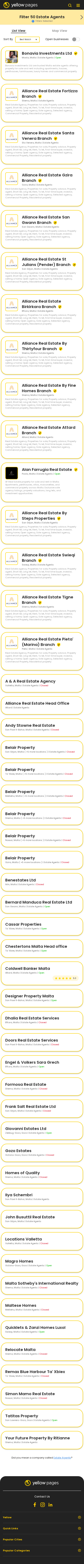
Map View (59, 31)
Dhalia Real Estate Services (32, 1018)
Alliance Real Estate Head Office (37, 703)
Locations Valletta (23, 1239)
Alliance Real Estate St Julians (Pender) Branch (46, 261)
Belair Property (20, 747)
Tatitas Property (21, 1416)
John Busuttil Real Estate (30, 1217)
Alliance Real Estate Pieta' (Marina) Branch (47, 641)
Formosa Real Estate (25, 1084)
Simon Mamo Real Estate (30, 1394)
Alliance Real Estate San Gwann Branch (46, 219)
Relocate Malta (20, 1349)
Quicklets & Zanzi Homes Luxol (35, 1327)
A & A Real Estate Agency (30, 681)
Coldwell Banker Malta (27, 968)
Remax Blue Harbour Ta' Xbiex (35, 1371)
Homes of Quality (22, 1173)
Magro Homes (19, 1261)
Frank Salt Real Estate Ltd (30, 1106)
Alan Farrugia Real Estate (47, 469)
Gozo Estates (18, 1150)
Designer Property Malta (29, 996)
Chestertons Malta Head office (36, 946)
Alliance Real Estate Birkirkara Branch (41, 304)
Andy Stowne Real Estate (30, 725)
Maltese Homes (20, 1305)
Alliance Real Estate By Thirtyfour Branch (44, 346)
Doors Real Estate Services (31, 1040)
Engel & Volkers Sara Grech (32, 1062)
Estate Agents (62, 1458)
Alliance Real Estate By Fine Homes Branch (49, 388)
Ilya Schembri (18, 1195)
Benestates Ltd (20, 880)
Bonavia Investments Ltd (47, 53)
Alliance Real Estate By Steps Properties (44, 515)
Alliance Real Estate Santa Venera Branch (48, 135)
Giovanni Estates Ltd (25, 1128)
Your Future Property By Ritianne (37, 1438)
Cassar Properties (23, 924)
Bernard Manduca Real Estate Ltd (38, 902)
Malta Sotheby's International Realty (41, 1283)
